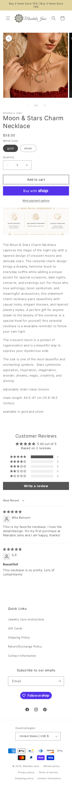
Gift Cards (15, 628)
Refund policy (52, 766)
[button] (8, 18)
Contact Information (22, 655)
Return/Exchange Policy (25, 646)
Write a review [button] (36, 486)
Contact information (49, 778)
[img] (12, 512)
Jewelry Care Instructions (26, 619)
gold (10, 148)
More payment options (36, 200)
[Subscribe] (59, 681)
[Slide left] (27, 105)
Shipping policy (24, 778)
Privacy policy (26, 772)
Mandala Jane (31, 766)
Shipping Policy (19, 637)
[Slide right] (44, 105)
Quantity (8, 157)
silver (28, 148)
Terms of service (48, 772)
